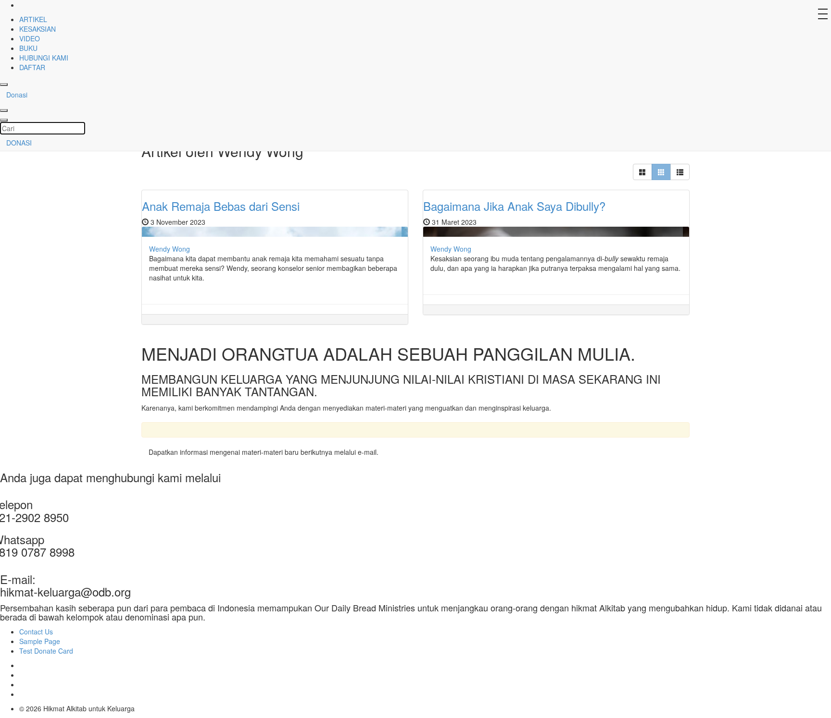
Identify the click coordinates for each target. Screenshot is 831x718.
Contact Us (36, 631)
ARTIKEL (33, 19)
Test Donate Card (46, 651)
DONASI (19, 142)
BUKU (28, 48)
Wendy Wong (169, 249)
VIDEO (29, 38)
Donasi (16, 94)
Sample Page (39, 641)
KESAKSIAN (37, 29)
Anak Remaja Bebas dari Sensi (221, 205)
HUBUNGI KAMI (43, 57)
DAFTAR (32, 67)
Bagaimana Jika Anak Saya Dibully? (514, 205)
